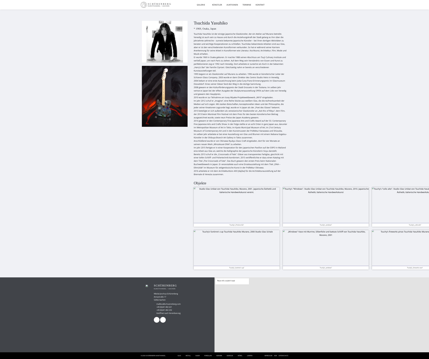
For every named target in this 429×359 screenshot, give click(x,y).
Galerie (201, 4)
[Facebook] (157, 320)
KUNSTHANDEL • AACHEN (158, 6)
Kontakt (260, 4)
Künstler (217, 4)
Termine (247, 4)
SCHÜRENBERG (160, 4)
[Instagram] (163, 320)
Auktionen (232, 4)
